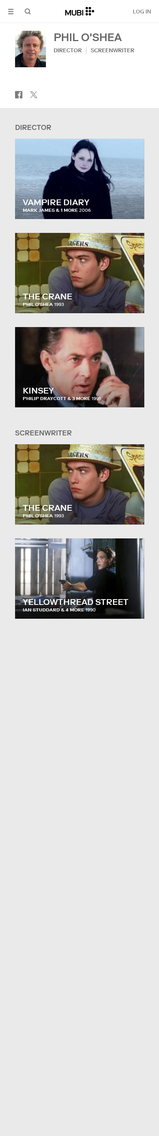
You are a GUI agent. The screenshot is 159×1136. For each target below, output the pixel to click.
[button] (10, 11)
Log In (142, 11)
